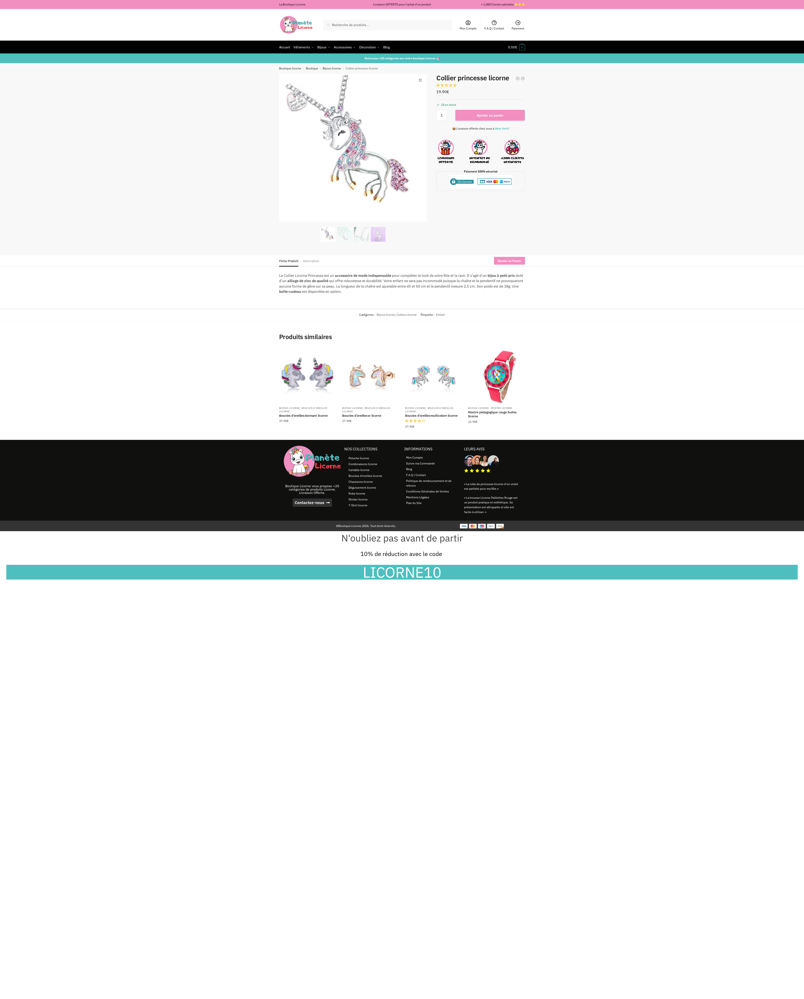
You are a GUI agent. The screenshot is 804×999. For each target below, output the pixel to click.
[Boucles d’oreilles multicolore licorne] (433, 375)
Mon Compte (468, 28)
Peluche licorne (359, 458)
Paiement (518, 28)
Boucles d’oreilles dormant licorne (303, 416)
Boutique (312, 68)
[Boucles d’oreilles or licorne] (370, 375)
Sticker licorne (358, 499)
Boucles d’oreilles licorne (365, 476)
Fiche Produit (288, 261)
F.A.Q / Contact (494, 28)
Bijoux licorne (332, 68)
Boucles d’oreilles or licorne (361, 416)
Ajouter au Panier (509, 261)
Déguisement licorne (362, 488)
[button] (420, 80)
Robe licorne (357, 493)
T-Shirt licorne (358, 505)
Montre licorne (501, 408)
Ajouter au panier (490, 115)
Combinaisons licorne (363, 464)
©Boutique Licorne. (349, 526)
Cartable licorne (359, 470)
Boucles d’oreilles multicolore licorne (431, 416)
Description (311, 261)
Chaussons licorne (361, 482)
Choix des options (370, 435)
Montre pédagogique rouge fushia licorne (492, 414)
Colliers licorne (406, 315)
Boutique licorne (290, 68)
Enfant (440, 315)
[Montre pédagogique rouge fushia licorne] (496, 375)
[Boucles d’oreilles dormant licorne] (307, 375)
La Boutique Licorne (292, 4)
